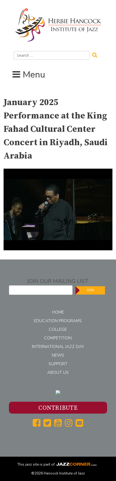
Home (58, 312)
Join (90, 290)
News (58, 355)
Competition (58, 338)
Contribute (57, 408)
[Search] (97, 54)
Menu (34, 75)
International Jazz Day (58, 346)
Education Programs (58, 321)
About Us (58, 372)
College (58, 329)
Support (58, 364)
